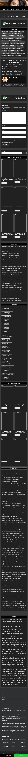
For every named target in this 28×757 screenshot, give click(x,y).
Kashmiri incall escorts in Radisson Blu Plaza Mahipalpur (13, 572)
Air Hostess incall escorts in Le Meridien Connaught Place (13, 507)
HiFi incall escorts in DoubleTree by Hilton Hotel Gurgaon (13, 544)
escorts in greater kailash (12, 626)
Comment (4, 110)
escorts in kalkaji (7, 634)
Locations (23, 9)
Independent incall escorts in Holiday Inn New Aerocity (12, 561)
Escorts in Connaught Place (7, 311)
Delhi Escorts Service (5, 334)
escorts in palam (15, 656)
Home (4, 9)
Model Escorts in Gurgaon (6, 371)
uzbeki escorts (13, 53)
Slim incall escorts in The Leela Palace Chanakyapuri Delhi (13, 609)
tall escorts (10, 52)
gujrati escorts (18, 38)
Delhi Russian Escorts (5, 340)
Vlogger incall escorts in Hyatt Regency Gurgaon (11, 490)
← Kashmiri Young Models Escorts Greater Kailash (14, 92)
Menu (3, 7)
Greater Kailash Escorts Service (19, 65)
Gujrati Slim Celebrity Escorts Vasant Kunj (10, 253)
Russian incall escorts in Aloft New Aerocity (10, 599)
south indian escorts (12, 50)
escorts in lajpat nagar (11, 636)
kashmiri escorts (5, 45)
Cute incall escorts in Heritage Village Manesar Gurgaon (12, 524)
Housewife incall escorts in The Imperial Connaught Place (13, 558)
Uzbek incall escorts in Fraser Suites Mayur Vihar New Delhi (13, 483)
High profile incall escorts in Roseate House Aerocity (12, 550)
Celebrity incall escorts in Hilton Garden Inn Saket (11, 518)
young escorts (18, 55)
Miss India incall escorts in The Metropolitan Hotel (11, 576)
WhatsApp (21, 755)
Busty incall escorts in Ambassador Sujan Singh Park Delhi (13, 514)
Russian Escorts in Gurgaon (7, 367)
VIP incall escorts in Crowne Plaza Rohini (10, 485)
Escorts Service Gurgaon (6, 369)
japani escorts (13, 43)
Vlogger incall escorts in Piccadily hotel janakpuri (11, 492)
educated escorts (21, 36)
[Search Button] (26, 6)
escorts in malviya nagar (18, 642)
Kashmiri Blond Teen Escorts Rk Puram (9, 285)
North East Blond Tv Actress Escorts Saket (10, 259)
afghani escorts (5, 31)
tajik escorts (4, 52)
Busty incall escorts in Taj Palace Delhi (9, 516)
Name (3, 125)
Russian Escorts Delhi (5, 338)
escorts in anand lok (8, 619)
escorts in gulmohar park (9, 629)
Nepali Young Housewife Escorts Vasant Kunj (10, 268)
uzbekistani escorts (21, 53)
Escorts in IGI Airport (5, 317)
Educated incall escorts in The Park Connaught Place (12, 529)
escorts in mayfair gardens (10, 645)
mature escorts (12, 45)
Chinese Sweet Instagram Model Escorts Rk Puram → (14, 90)
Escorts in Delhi (4, 307)
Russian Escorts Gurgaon (6, 358)
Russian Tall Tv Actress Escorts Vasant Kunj (10, 298)
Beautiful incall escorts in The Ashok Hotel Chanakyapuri (13, 512)
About (8, 9)
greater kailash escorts (13, 85)
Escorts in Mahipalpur (5, 312)
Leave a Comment (20, 64)
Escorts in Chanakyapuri (6, 316)
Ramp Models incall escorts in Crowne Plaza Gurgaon (12, 595)
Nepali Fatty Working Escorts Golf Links (9, 294)
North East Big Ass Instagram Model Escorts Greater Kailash (13, 266)
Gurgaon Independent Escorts (7, 374)
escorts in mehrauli (16, 647)
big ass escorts (21, 31)
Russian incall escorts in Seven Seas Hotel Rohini (11, 601)
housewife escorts (5, 42)
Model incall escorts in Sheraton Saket (9, 582)
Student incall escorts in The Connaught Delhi (10, 473)
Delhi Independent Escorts (6, 342)
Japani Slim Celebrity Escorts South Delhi (9, 270)
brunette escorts (18, 33)
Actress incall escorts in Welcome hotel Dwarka (11, 503)
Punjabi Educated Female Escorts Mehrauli (10, 281)
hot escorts (18, 40)
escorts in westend (11, 685)
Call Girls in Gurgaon (5, 326)
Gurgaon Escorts (4, 362)
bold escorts (11, 33)
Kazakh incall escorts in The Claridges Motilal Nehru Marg (13, 574)
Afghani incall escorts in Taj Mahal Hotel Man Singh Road (13, 505)
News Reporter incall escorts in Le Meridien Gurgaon (12, 585)
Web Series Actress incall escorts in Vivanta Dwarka (12, 497)
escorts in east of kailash (9, 624)
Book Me (4, 183)
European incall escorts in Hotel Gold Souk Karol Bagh (12, 533)
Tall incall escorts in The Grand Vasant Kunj (10, 479)
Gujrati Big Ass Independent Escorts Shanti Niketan (11, 274)
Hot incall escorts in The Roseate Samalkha (10, 554)
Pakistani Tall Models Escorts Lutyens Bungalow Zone (12, 277)
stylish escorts (20, 50)
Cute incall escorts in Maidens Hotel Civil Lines (11, 526)
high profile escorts (11, 40)
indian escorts (21, 42)
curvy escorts (13, 36)
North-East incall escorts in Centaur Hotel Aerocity (11, 589)
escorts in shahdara (13, 671)
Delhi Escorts (4, 332)
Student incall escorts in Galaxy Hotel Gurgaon (10, 471)
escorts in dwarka (16, 622)
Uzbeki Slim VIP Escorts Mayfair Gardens (10, 255)
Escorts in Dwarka (5, 309)
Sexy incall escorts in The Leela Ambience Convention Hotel (13, 605)
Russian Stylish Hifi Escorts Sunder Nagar (10, 291)
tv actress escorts (5, 53)
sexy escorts (19, 48)
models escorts (20, 45)
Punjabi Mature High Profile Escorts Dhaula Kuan (11, 300)
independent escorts (14, 42)
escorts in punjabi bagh (9, 662)
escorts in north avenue (13, 654)
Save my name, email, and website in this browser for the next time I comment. (13, 141)
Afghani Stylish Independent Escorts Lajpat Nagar (11, 262)
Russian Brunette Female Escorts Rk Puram (10, 264)
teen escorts (16, 52)
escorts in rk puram (12, 667)
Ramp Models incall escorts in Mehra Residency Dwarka (13, 597)
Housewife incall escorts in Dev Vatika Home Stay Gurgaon (13, 556)
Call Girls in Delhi (5, 344)
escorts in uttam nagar (13, 680)
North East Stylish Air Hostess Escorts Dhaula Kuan (11, 283)
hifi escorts (4, 40)
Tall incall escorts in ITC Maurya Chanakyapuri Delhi (12, 477)
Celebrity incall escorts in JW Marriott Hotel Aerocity (12, 520)
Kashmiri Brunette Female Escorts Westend (10, 257)
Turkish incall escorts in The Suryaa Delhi (9, 481)
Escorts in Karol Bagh (5, 313)
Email (3, 130)
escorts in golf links (21, 624)
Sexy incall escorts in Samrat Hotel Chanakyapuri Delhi (12, 603)
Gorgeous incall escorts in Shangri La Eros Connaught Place (13, 541)
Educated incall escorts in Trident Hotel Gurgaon (11, 531)
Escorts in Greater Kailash (8, 65)
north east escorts (12, 47)
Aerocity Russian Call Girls (6, 354)
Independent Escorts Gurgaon (7, 365)
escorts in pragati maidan (14, 660)
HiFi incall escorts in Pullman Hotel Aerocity (10, 546)
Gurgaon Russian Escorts (6, 375)
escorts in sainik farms (13, 669)
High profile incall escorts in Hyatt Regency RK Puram (12, 548)
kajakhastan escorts (20, 43)
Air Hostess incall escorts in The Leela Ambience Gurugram (13, 509)
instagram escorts (5, 43)
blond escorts (4, 33)
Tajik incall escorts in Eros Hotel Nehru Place (10, 475)
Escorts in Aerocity (5, 308)
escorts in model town (8, 649)
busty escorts (4, 35)
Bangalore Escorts (5, 355)
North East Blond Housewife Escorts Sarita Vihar (11, 287)
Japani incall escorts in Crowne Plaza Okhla (10, 570)
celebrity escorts (12, 35)
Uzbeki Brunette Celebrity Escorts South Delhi (10, 296)
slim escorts (4, 50)
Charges (17, 9)
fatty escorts (4, 38)
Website (3, 134)
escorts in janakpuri (15, 631)
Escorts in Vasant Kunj (6, 315)
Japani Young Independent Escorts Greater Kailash (11, 272)
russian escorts (12, 48)
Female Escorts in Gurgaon (7, 363)
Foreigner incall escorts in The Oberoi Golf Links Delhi (12, 537)
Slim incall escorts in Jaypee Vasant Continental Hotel (12, 607)
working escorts (11, 55)
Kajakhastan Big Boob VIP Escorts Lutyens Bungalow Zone (13, 279)
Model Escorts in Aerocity (6, 353)
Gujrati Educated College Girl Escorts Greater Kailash (14, 61)
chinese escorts (20, 35)
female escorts (11, 38)
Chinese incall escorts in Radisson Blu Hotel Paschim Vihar (13, 522)
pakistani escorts (20, 47)
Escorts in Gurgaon (5, 319)
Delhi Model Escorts (5, 339)
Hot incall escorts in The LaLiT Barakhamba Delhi (11, 552)
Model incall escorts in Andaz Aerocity (9, 580)
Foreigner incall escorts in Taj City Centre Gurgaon (11, 535)
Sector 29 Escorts (5, 359)
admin (7, 64)
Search (3, 151)
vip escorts (4, 55)
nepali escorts (4, 47)
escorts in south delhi (14, 676)
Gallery (12, 9)
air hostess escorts (13, 31)
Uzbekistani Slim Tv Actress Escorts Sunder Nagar (11, 289)
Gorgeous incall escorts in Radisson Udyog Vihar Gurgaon (13, 539)
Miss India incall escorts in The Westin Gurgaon (11, 578)
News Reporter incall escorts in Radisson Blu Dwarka (12, 587)
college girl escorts (5, 36)
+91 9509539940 (7, 755)
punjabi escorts (5, 48)
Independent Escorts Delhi (6, 336)
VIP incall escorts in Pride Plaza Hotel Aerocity (11, 488)
